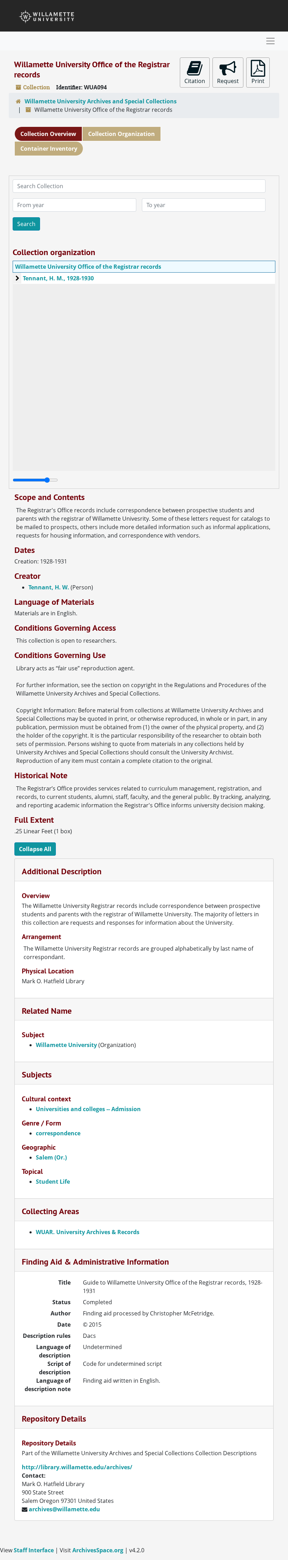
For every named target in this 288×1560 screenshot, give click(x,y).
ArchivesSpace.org (97, 1550)
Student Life (53, 1181)
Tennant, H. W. (48, 587)
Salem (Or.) (51, 1157)
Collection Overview (48, 134)
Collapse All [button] (35, 849)
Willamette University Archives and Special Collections (101, 101)
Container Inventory (48, 148)
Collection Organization (121, 134)
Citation (194, 81)
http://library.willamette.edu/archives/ (77, 1467)
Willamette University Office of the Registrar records (88, 267)
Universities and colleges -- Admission (88, 1109)
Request (228, 81)
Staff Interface (34, 1550)
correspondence (58, 1133)
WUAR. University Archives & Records (87, 1232)
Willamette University (66, 1045)
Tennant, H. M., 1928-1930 (58, 278)
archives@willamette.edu (64, 1509)
